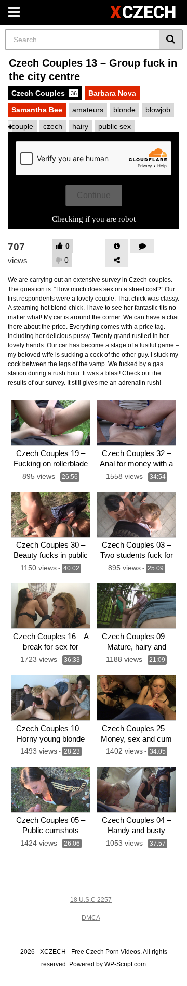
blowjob (157, 110)
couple (22, 126)
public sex (114, 126)
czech (52, 126)
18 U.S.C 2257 (91, 899)
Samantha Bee (36, 110)
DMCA (91, 918)
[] (171, 39)
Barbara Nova (112, 93)
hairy (80, 126)
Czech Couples (44, 93)
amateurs (87, 110)
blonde (124, 110)
